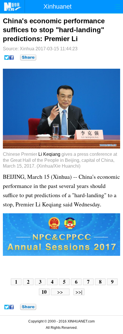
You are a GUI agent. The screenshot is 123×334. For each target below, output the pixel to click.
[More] (28, 57)
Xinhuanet (57, 6)
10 (44, 292)
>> (60, 292)
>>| (79, 292)
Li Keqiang (49, 154)
